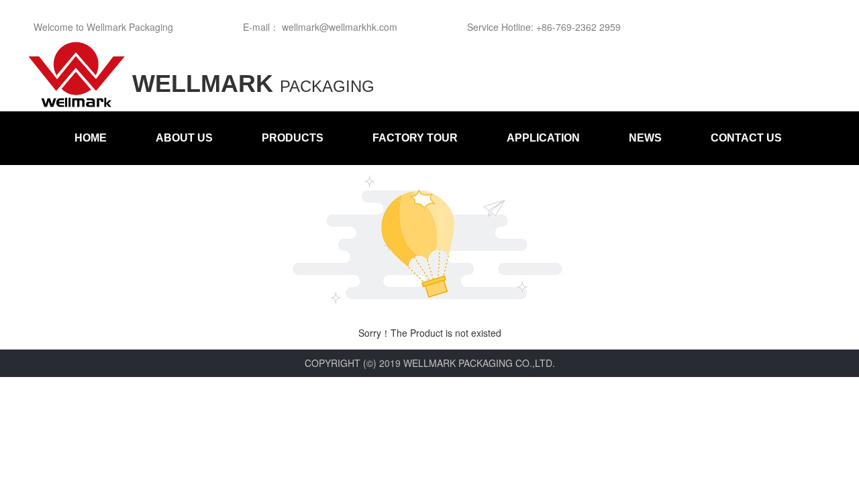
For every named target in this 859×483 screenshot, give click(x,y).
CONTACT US (746, 138)
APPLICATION (543, 138)
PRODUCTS (292, 138)
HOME (90, 138)
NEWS (645, 138)
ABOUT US (184, 138)
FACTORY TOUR (415, 138)
